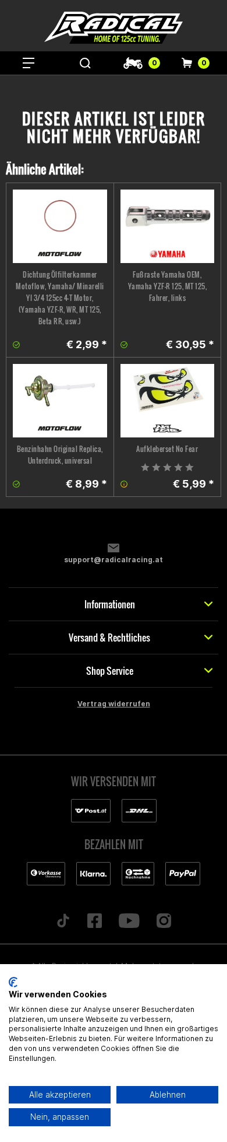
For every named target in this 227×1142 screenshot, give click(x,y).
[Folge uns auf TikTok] (63, 921)
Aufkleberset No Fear (167, 449)
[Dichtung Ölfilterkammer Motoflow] (60, 226)
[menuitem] (28, 63)
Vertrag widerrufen (113, 703)
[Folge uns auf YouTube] (129, 921)
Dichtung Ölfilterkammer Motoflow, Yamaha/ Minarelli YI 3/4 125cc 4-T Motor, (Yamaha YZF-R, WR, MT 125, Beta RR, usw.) (60, 297)
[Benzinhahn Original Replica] (60, 400)
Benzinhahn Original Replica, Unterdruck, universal (60, 454)
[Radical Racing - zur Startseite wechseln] (113, 28)
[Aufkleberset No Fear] (167, 400)
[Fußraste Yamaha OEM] (167, 226)
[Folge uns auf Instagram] (163, 921)
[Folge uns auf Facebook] (95, 921)
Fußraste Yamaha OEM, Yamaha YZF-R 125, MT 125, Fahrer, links (167, 286)
